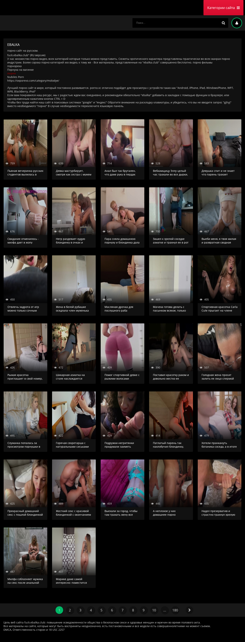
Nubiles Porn (15, 77)
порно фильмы (202, 62)
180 (175, 610)
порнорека (14, 66)
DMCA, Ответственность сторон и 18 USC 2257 (34, 629)
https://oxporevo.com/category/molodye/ (33, 80)
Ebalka (30, 7)
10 (154, 610)
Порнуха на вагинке (20, 69)
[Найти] (223, 23)
